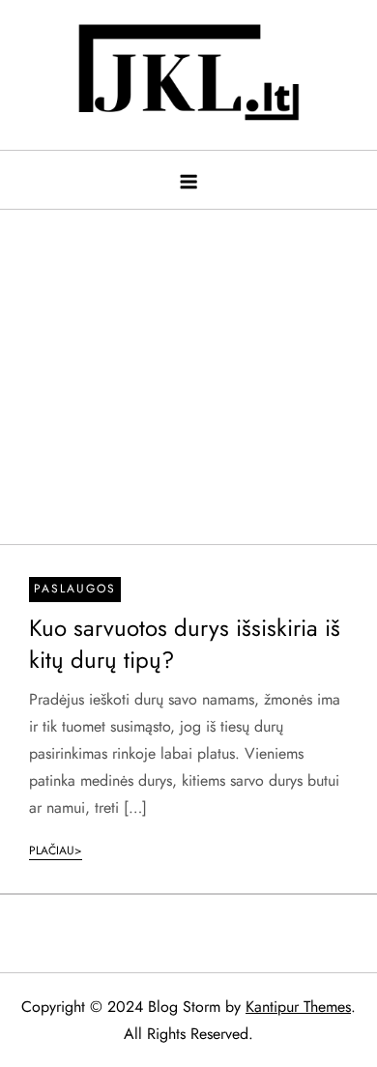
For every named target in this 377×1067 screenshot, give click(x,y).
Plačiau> (55, 850)
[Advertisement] (188, 367)
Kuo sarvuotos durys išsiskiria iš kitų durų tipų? (184, 644)
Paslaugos (75, 588)
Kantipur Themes (298, 1006)
